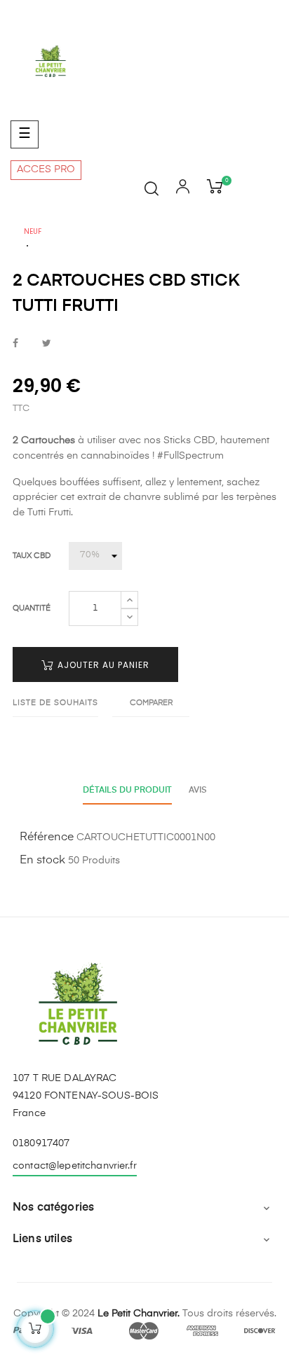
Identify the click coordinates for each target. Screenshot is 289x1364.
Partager (15, 344)
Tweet (46, 344)
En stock (42, 860)
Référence (47, 837)
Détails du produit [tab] (127, 790)
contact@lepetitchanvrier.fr (75, 1166)
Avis (198, 790)
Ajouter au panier (102, 665)
